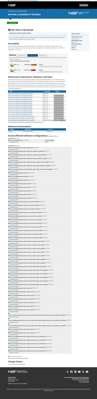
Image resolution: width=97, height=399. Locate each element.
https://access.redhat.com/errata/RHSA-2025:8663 (20, 112)
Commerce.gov (87, 389)
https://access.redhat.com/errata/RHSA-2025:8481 (20, 109)
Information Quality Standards (76, 389)
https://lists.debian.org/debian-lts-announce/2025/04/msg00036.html (25, 122)
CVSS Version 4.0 (22, 55)
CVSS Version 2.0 (43, 55)
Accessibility (14, 389)
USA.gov (51, 390)
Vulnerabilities (12, 22)
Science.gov (46, 390)
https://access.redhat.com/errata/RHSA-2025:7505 (20, 95)
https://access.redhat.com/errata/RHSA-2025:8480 (20, 107)
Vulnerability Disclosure (36, 389)
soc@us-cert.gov (85, 381)
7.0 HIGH (33, 70)
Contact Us (16, 383)
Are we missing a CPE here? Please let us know (18, 358)
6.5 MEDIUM (34, 64)
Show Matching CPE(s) (13, 142)
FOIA (51, 389)
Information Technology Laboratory (17, 11)
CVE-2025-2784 (75, 38)
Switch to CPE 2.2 (53, 136)
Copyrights (27, 389)
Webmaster (10, 383)
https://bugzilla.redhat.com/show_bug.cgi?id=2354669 (21, 118)
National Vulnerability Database (24, 14)
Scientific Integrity (65, 389)
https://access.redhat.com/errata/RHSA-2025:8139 (20, 101)
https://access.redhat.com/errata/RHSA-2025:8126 (20, 97)
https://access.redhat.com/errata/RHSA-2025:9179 (20, 114)
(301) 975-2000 (11, 381)
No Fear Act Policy (45, 389)
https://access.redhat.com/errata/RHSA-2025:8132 (20, 99)
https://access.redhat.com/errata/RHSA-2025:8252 (20, 105)
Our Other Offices (23, 383)
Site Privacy (9, 389)
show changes (22, 364)
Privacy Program (21, 389)
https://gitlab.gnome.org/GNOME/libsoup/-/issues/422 (21, 120)
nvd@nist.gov (17, 88)
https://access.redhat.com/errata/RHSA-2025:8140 (20, 103)
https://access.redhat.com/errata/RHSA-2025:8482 (20, 110)
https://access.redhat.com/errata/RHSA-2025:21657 (20, 93)
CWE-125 (10, 131)
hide (18, 138)
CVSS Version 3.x (33, 55)
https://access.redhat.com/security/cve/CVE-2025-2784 (21, 116)
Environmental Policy (56, 389)
